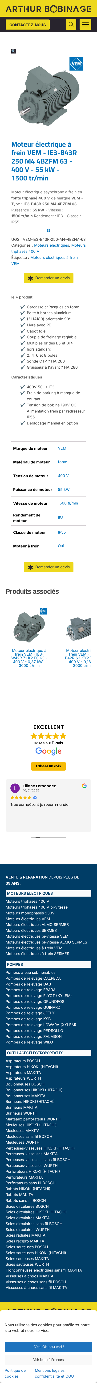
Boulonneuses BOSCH (25, 1084)
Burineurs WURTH (21, 1113)
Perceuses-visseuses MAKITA (32, 1154)
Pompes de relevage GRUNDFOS (35, 1001)
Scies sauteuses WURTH (27, 1264)
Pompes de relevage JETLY (30, 1013)
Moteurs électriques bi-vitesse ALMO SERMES (46, 942)
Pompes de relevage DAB (28, 984)
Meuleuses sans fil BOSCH (29, 1136)
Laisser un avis (48, 766)
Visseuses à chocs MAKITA (29, 1276)
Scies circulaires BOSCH (27, 1206)
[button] (13, 51)
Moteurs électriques (51, 245)
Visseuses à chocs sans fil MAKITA (36, 1287)
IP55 (62, 532)
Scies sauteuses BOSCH (27, 1247)
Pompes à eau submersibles (30, 972)
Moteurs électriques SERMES (31, 930)
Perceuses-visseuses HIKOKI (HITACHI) (40, 1148)
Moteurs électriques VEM (28, 919)
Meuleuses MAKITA (23, 1130)
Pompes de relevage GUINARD (33, 1007)
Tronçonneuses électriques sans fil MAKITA (44, 1270)
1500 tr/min (68, 503)
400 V (63, 475)
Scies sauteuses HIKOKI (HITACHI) (36, 1253)
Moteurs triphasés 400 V (27, 901)
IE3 (61, 517)
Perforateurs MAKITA (24, 1177)
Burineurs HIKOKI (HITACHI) (30, 1101)
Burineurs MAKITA (21, 1107)
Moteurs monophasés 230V (30, 913)
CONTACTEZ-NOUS (27, 25)
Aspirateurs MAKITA (23, 1072)
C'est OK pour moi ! (48, 1347)
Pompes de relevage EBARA (31, 990)
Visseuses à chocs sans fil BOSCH (36, 1282)
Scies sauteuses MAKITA (27, 1259)
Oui (61, 545)
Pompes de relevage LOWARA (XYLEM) (41, 1025)
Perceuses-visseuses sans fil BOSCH (38, 1160)
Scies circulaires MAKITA (28, 1218)
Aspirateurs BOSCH (23, 1061)
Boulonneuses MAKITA (25, 1096)
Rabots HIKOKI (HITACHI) (28, 1189)
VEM (62, 448)
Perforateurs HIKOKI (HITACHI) (33, 1171)
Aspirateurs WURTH (23, 1078)
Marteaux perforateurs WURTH (33, 1119)
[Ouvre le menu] (85, 24)
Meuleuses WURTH (23, 1142)
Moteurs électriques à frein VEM (34, 948)
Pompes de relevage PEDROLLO (34, 1030)
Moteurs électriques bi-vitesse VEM (37, 936)
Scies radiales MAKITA (25, 1235)
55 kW (64, 489)
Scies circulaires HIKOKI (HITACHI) (36, 1212)
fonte (62, 461)
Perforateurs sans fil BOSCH (31, 1183)
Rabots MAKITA (19, 1194)
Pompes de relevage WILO (29, 1042)
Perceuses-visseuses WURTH (32, 1165)
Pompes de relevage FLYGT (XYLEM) (39, 995)
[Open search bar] (71, 24)
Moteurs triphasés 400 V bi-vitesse (37, 907)
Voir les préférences (48, 1360)
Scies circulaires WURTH (28, 1229)
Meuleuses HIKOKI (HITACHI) (31, 1125)
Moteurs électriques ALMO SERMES (37, 924)
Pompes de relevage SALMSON (34, 1036)
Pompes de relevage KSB (28, 1019)
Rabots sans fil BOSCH (26, 1200)
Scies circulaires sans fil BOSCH (34, 1224)
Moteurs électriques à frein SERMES (37, 953)
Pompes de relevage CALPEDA (33, 978)
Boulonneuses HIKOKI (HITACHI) (34, 1090)
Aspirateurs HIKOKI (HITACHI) (32, 1067)
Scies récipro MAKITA (25, 1241)
